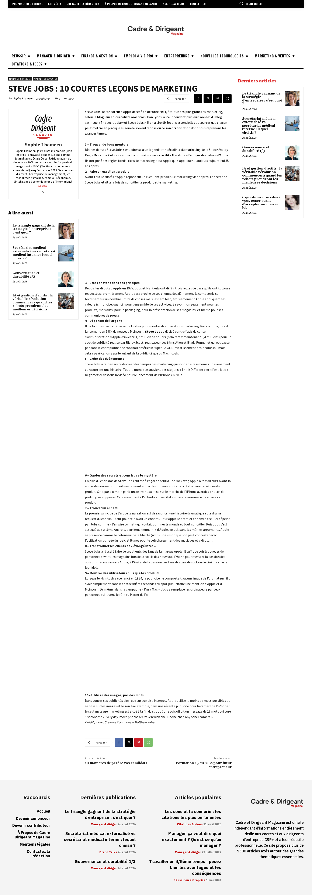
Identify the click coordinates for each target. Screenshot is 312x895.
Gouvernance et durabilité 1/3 (26, 275)
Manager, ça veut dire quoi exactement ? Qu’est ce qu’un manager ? (191, 839)
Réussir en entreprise (189, 880)
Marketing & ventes (46, 79)
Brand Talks (108, 852)
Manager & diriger (20, 79)
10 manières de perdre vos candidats (116, 763)
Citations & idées (190, 824)
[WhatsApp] (227, 98)
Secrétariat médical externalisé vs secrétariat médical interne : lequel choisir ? (34, 253)
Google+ (43, 186)
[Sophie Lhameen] (43, 126)
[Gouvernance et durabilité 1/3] (66, 279)
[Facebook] (198, 98)
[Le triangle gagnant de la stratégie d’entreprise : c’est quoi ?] (66, 231)
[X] (208, 98)
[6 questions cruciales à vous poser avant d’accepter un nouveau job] (292, 202)
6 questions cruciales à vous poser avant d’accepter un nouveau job (261, 202)
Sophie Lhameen (23, 98)
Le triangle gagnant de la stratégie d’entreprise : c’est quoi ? (34, 229)
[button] (250, 3)
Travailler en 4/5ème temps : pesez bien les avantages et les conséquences (185, 867)
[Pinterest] (217, 98)
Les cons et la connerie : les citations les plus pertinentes (191, 814)
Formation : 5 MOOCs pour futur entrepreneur (204, 765)
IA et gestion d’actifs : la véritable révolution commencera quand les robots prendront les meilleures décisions (33, 302)
